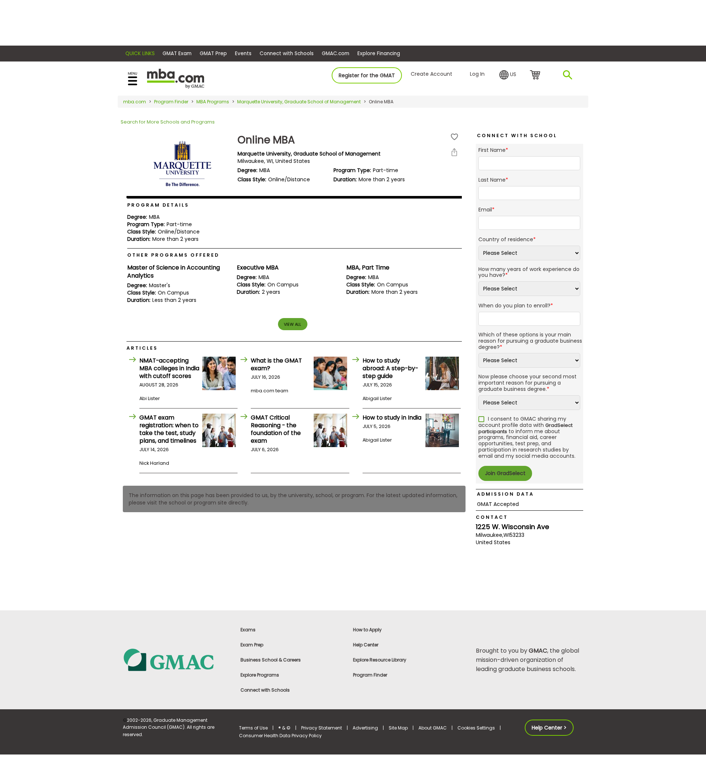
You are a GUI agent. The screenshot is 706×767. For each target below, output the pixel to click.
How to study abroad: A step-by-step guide (390, 368)
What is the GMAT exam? (276, 364)
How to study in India (392, 417)
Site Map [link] (398, 728)
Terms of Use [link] (253, 728)
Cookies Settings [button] (476, 728)
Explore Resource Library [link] (379, 660)
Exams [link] (248, 630)
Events (243, 53)
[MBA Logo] (175, 78)
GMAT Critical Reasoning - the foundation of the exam (276, 429)
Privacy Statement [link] (321, 728)
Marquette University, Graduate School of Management (299, 102)
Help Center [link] (365, 645)
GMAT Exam (177, 53)
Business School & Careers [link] (270, 660)
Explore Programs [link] (259, 675)
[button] (507, 75)
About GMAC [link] (432, 728)
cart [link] (536, 75)
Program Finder (171, 102)
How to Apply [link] (367, 630)
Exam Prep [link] (251, 645)
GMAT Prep (213, 53)
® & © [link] (284, 728)
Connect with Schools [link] (265, 690)
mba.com (134, 102)
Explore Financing (378, 53)
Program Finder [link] (370, 675)
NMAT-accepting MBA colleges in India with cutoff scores (169, 368)
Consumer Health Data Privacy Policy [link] (280, 735)
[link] (176, 659)
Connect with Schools (287, 53)
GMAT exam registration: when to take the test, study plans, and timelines (169, 429)
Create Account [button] (431, 74)
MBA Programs (212, 102)
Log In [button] (477, 74)
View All (292, 324)
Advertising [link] (365, 728)
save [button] (454, 136)
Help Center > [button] (549, 727)
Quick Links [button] (140, 53)
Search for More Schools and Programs (168, 122)
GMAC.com (335, 53)
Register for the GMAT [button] (367, 75)
